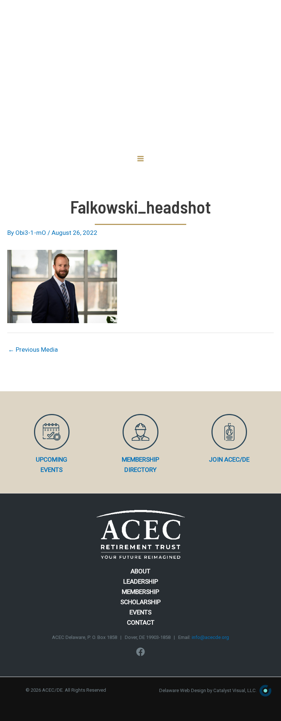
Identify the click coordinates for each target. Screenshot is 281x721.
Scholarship (140, 602)
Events (140, 612)
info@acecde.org (210, 637)
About (140, 571)
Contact (140, 622)
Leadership (140, 581)
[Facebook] (140, 651)
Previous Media (33, 349)
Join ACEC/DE (229, 459)
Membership (140, 591)
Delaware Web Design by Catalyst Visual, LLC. (208, 690)
